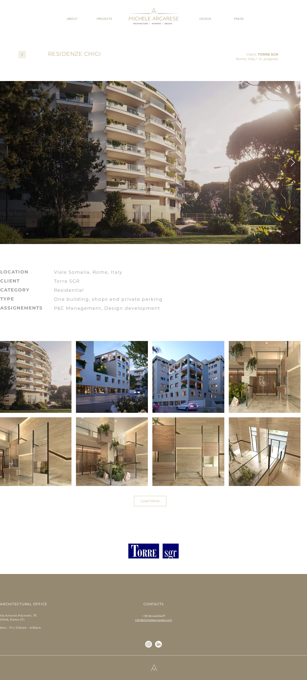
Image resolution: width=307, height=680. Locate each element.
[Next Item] (292, 162)
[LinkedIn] (158, 644)
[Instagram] (148, 644)
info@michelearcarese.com (153, 620)
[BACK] (22, 54)
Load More (150, 501)
